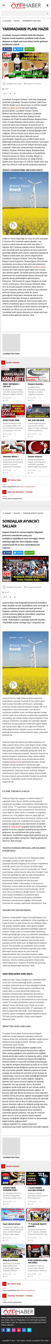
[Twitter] (8, 1330)
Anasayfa (8, 21)
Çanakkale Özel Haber (14, 84)
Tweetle (20, 49)
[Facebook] (3, 1330)
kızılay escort (15, 762)
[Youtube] (19, 1330)
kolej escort (16, 827)
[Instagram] (14, 1330)
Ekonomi (17, 513)
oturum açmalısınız (27, 487)
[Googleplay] (29, 1330)
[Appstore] (24, 1330)
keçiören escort (39, 267)
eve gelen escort (14, 108)
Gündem (17, 21)
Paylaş (8, 49)
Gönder (31, 49)
